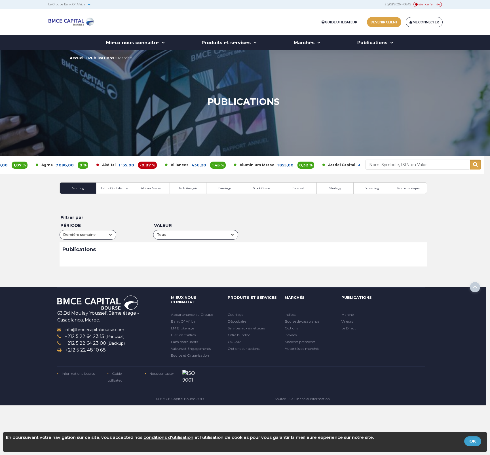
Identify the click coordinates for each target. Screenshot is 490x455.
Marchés (305, 42)
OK (472, 441)
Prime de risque (408, 188)
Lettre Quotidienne (114, 188)
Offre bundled (239, 335)
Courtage (235, 314)
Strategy (335, 188)
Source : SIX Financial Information (302, 399)
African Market (151, 188)
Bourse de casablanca (302, 321)
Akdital (85, 165)
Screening (372, 188)
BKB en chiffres (183, 335)
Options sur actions (243, 348)
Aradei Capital (318, 165)
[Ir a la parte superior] (475, 287)
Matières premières (300, 342)
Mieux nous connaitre (133, 42)
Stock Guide (261, 188)
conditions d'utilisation (168, 437)
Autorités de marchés (302, 348)
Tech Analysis (188, 188)
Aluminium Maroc (233, 165)
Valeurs (347, 321)
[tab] (78, 188)
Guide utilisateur (341, 22)
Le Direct (348, 328)
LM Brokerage (182, 328)
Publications (373, 42)
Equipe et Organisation (190, 355)
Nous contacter (161, 373)
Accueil (77, 58)
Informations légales (78, 373)
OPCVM (234, 342)
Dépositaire (237, 321)
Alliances (156, 165)
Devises (291, 335)
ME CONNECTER (425, 22)
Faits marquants (184, 342)
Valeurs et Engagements (191, 348)
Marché (125, 58)
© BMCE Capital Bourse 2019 (180, 399)
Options (291, 328)
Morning (78, 188)
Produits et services (227, 42)
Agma (23, 165)
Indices (290, 314)
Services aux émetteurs (246, 328)
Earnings (224, 188)
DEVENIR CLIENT (384, 22)
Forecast (298, 188)
